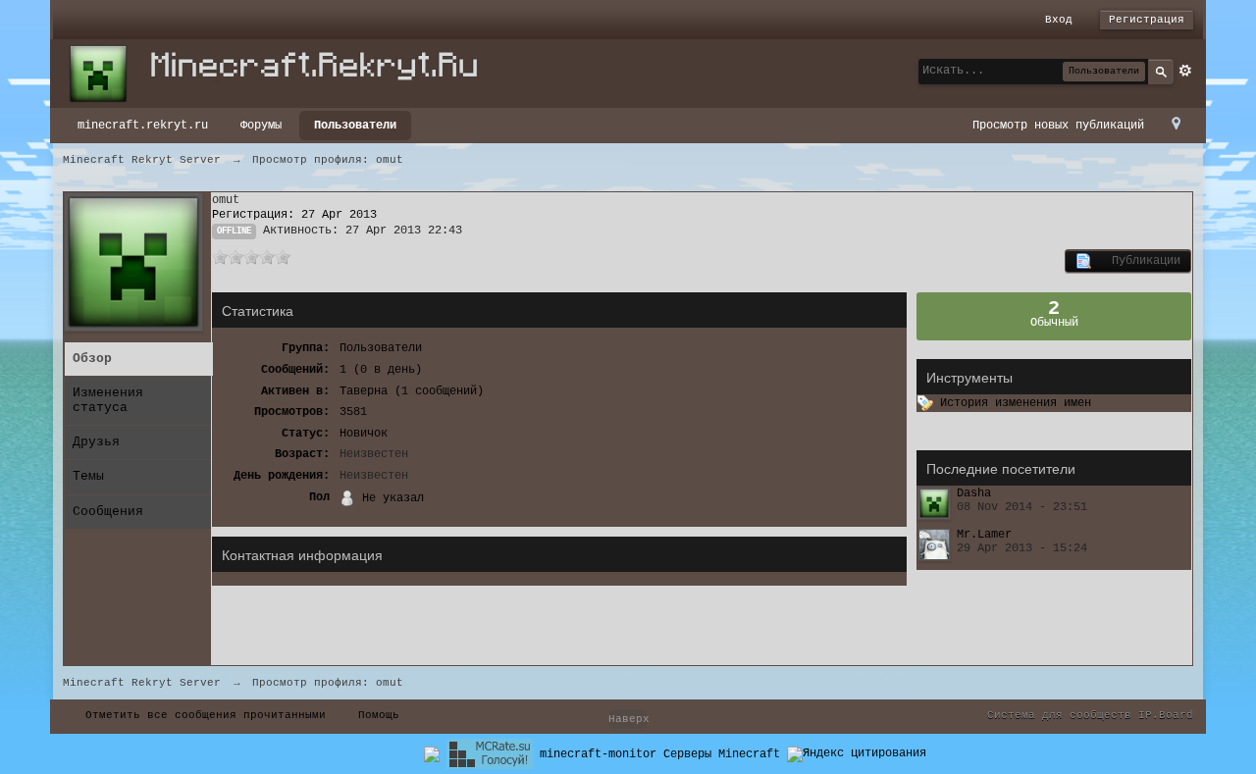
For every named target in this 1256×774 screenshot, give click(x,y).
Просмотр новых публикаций (1058, 125)
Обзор (92, 358)
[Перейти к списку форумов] (283, 73)
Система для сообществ (1059, 715)
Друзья (96, 442)
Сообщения (108, 511)
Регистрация (1146, 20)
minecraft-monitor (598, 754)
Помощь (378, 715)
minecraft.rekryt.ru (143, 125)
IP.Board (1165, 715)
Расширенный (1185, 70)
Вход (1059, 20)
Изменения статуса (108, 400)
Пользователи (355, 125)
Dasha (974, 493)
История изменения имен (1012, 403)
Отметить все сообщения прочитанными (205, 715)
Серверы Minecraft (721, 754)
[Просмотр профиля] (934, 503)
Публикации (1135, 261)
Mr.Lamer (984, 535)
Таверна (364, 391)
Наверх (628, 719)
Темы (88, 476)
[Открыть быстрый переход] (1176, 124)
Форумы (261, 125)
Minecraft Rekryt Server (142, 683)
